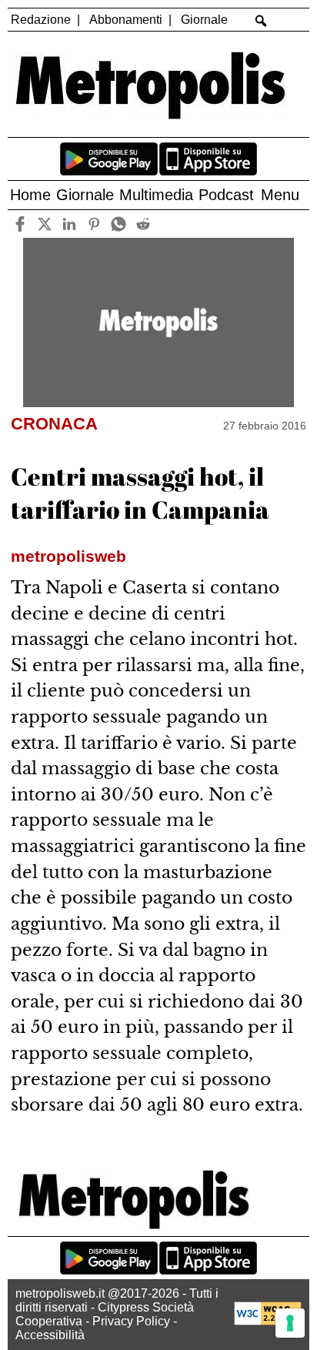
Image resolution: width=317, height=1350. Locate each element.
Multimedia (156, 194)
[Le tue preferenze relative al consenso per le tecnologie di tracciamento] (290, 1323)
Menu (280, 194)
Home (30, 194)
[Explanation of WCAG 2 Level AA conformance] (268, 1321)
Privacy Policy (131, 1321)
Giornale (204, 19)
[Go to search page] (260, 20)
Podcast (226, 194)
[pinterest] (94, 223)
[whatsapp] (119, 223)
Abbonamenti (125, 19)
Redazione (41, 19)
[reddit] (143, 223)
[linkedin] (69, 223)
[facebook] (20, 223)
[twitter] (45, 223)
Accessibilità (50, 1335)
